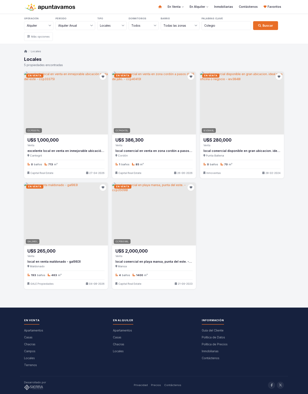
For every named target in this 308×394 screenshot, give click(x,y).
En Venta (174, 6)
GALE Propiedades (42, 283)
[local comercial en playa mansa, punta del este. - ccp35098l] (154, 214)
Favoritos (274, 6)
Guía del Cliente (213, 330)
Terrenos (30, 365)
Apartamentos (33, 330)
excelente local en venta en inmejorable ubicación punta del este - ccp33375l (85, 151)
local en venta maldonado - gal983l (54, 261)
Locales (36, 51)
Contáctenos (248, 6)
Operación (31, 18)
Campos (29, 351)
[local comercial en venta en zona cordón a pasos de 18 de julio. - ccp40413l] (154, 103)
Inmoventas (213, 173)
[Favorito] (103, 76)
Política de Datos (213, 337)
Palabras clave (212, 18)
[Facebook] (271, 385)
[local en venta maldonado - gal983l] (66, 214)
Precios (156, 385)
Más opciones (40, 36)
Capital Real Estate (41, 173)
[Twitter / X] (280, 385)
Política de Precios (215, 344)
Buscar (268, 25)
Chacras (29, 344)
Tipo (100, 18)
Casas (28, 337)
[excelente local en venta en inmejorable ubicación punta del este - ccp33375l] (66, 103)
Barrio (165, 18)
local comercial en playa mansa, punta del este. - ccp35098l (160, 261)
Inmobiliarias (223, 6)
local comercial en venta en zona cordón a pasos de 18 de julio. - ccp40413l (172, 151)
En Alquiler (197, 6)
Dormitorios (137, 18)
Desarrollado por (35, 382)
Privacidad (141, 385)
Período (61, 18)
